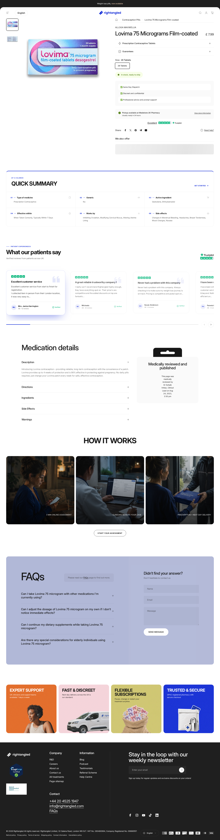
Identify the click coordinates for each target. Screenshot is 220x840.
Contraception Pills (131, 19)
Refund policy (11, 835)
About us (54, 768)
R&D (51, 759)
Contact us (55, 772)
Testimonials (86, 768)
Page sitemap (56, 781)
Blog (82, 759)
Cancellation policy (75, 835)
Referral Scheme (88, 772)
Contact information (60, 835)
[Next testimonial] (211, 324)
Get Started (200, 186)
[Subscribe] (181, 770)
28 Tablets (122, 66)
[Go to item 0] (12, 24)
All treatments (56, 777)
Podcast (84, 764)
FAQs (85, 577)
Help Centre (86, 777)
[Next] (98, 66)
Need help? (209, 130)
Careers (53, 764)
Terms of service (34, 835)
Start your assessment (110, 533)
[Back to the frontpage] (116, 19)
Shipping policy (46, 835)
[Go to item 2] (12, 39)
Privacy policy (22, 835)
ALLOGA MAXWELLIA (125, 27)
